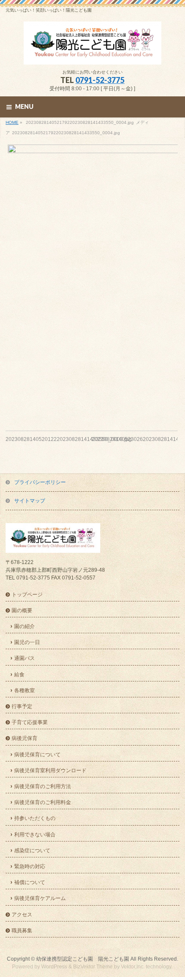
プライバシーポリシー (40, 482)
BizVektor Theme (93, 967)
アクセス (22, 915)
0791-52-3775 (99, 80)
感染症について (32, 851)
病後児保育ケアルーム (40, 898)
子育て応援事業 (30, 722)
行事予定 (22, 706)
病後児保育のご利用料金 (42, 802)
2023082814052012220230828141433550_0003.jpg (69, 439)
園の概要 (22, 610)
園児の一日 (27, 642)
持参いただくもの (35, 818)
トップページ (27, 595)
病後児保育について (37, 755)
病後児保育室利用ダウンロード (50, 770)
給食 (19, 675)
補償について (29, 882)
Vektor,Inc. (133, 967)
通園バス (24, 658)
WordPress (54, 967)
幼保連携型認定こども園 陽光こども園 (82, 959)
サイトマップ (29, 501)
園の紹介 (24, 626)
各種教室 (24, 690)
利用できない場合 (35, 835)
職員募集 (22, 931)
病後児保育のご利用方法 (42, 786)
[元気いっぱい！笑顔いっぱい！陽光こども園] (92, 55)
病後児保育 (24, 738)
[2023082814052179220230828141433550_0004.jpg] (92, 281)
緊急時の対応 (29, 866)
